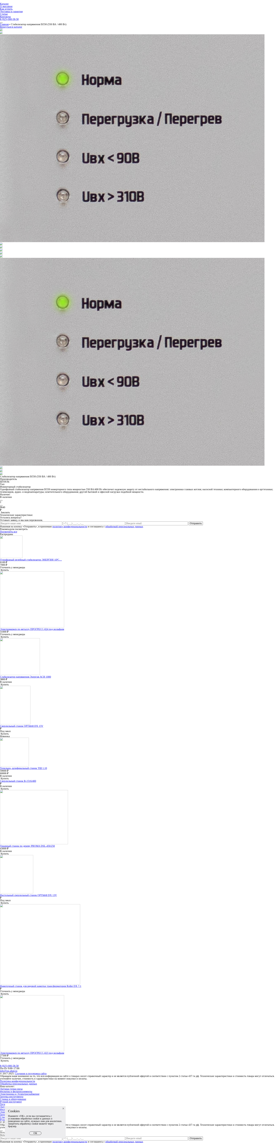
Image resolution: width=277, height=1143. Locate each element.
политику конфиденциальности (69, 526)
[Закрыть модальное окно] (1, 1130)
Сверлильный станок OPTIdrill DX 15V (21, 726)
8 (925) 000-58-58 (9, 19)
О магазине (6, 6)
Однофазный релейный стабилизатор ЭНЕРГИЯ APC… (31, 559)
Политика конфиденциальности (17, 1081)
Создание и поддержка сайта (30, 1073)
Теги (2, 1104)
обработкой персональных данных (124, 526)
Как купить (6, 9)
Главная (4, 24)
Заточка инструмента (11, 1096)
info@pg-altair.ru (8, 1071)
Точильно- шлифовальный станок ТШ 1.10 (23, 768)
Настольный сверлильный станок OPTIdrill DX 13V (28, 895)
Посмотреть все (8, 531)
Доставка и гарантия (11, 11)
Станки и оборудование (13, 1099)
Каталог (4, 3)
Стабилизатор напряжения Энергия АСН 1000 (25, 676)
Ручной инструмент (11, 1101)
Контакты (5, 16)
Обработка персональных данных (18, 1083)
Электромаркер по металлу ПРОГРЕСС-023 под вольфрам (32, 1053)
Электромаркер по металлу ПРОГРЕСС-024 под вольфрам (32, 629)
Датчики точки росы (11, 1089)
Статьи (4, 14)
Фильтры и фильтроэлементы (16, 1091)
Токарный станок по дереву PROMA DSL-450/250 (27, 846)
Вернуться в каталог (11, 26)
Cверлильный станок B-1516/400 (18, 781)
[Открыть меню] (1, 22)
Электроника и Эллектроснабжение (19, 1094)
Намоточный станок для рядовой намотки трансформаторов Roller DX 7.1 (40, 986)
